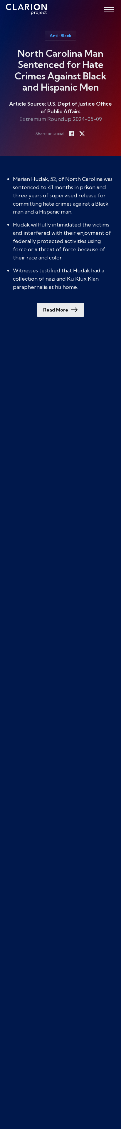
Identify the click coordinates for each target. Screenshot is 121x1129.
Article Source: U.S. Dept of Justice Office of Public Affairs (60, 107)
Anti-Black (60, 35)
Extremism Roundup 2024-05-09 (60, 119)
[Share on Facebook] (71, 133)
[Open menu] (108, 9)
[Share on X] (81, 133)
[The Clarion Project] (26, 9)
